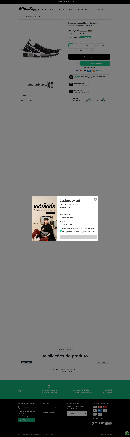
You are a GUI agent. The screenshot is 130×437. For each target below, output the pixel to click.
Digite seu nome (65, 207)
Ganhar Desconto (78, 237)
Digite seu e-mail (65, 214)
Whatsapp (63, 222)
